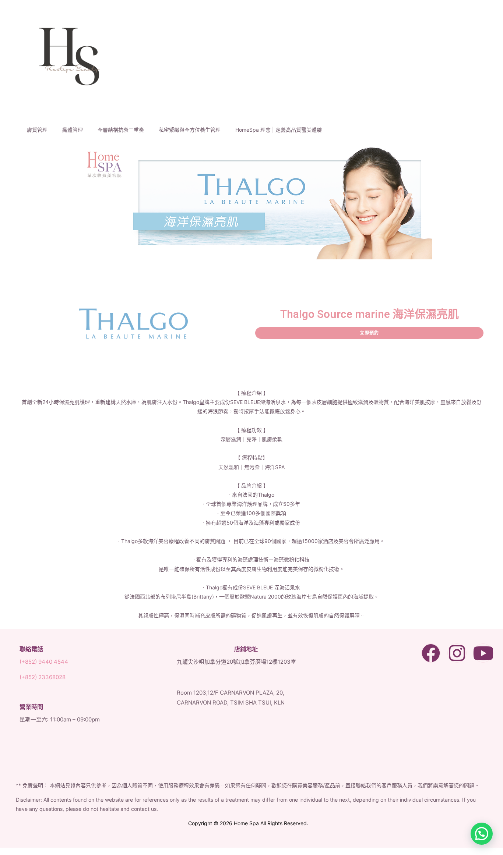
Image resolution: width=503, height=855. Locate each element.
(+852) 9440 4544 (44, 661)
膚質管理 (37, 130)
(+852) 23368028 (43, 677)
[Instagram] (457, 653)
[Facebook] (430, 653)
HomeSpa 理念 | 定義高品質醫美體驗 (278, 130)
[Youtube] (483, 653)
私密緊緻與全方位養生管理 (190, 130)
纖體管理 (72, 130)
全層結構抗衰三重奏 (121, 130)
